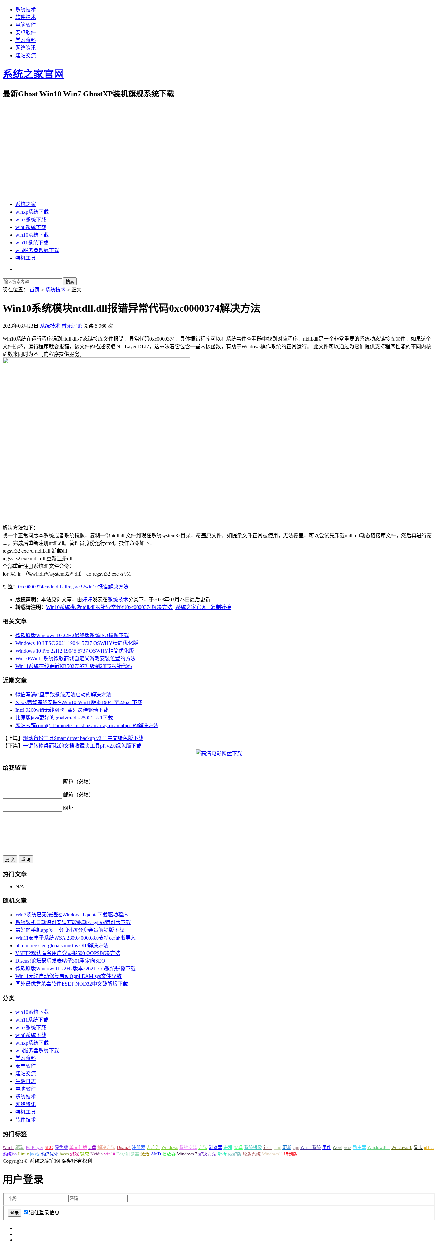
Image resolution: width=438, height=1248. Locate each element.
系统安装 (188, 1147)
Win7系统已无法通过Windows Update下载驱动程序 (71, 914)
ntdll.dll (59, 586)
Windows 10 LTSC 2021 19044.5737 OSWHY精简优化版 (76, 643)
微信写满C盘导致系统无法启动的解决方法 (63, 694)
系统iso (10, 1154)
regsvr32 (76, 586)
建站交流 (25, 55)
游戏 (74, 1154)
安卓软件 (25, 32)
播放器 (169, 1154)
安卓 (238, 1147)
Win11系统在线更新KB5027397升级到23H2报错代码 (73, 666)
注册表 (138, 1147)
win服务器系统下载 (37, 250)
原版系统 (252, 1154)
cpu (296, 1147)
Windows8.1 (378, 1147)
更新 (286, 1147)
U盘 (92, 1147)
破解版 (234, 1154)
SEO (49, 1147)
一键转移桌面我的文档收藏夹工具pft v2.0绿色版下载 (82, 746)
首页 (34, 289)
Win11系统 (310, 1147)
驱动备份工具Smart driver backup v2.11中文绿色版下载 (83, 738)
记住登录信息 (44, 1212)
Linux (23, 1154)
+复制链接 (218, 607)
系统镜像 (253, 1147)
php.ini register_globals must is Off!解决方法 (61, 945)
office (429, 1147)
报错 (103, 586)
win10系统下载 (32, 235)
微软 (84, 1154)
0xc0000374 (30, 586)
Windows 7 (187, 1154)
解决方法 (118, 586)
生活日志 (25, 1081)
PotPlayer (34, 1147)
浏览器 (215, 1147)
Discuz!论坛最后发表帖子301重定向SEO (60, 961)
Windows (169, 1147)
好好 (87, 599)
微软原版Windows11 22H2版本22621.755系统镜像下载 (75, 968)
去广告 (153, 1147)
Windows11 (272, 1154)
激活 (144, 1154)
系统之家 (25, 204)
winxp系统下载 (32, 212)
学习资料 (25, 40)
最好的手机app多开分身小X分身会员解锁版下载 (69, 930)
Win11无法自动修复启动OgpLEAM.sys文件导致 (68, 976)
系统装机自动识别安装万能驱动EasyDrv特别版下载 (73, 922)
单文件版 (78, 1147)
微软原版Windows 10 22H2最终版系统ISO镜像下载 (72, 635)
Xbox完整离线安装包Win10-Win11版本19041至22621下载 (78, 702)
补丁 (267, 1147)
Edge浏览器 (127, 1154)
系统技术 (25, 9)
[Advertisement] (219, 150)
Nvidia (96, 1154)
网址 (68, 808)
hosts (64, 1154)
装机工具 (25, 258)
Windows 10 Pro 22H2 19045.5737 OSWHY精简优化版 (74, 650)
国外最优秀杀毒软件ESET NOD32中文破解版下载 (71, 984)
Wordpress (342, 1147)
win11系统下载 (31, 242)
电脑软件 (25, 25)
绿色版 (61, 1147)
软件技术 (25, 17)
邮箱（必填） (78, 795)
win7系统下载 (30, 219)
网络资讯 (25, 48)
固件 (326, 1147)
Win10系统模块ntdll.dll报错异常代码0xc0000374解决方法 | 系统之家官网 (126, 607)
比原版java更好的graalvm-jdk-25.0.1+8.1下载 (64, 717)
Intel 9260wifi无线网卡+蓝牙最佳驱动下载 (61, 710)
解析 (222, 1154)
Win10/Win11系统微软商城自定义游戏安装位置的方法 (75, 658)
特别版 (291, 1154)
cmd (47, 586)
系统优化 (49, 1154)
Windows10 (401, 1147)
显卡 (418, 1147)
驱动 (19, 1147)
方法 (202, 1147)
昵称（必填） (78, 781)
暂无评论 (72, 326)
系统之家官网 (33, 74)
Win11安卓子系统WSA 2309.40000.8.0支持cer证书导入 (75, 937)
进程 (227, 1147)
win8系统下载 (30, 227)
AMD (156, 1154)
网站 (34, 1154)
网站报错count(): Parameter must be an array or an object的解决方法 (86, 725)
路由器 (359, 1147)
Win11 (8, 1147)
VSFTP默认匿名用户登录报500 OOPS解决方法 (67, 953)
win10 (91, 586)
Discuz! (124, 1147)
